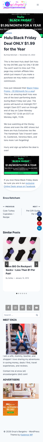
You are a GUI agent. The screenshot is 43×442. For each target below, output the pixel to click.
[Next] (36, 264)
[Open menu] (38, 5)
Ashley (10, 278)
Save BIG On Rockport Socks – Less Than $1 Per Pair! (20, 270)
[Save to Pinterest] (39, 223)
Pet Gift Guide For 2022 (33, 210)
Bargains (8, 33)
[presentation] (21, 249)
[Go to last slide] (7, 264)
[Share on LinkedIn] (39, 228)
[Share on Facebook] (39, 214)
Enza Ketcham (11, 55)
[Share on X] (39, 218)
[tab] (16, 293)
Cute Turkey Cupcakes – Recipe (9, 212)
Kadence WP (27, 435)
